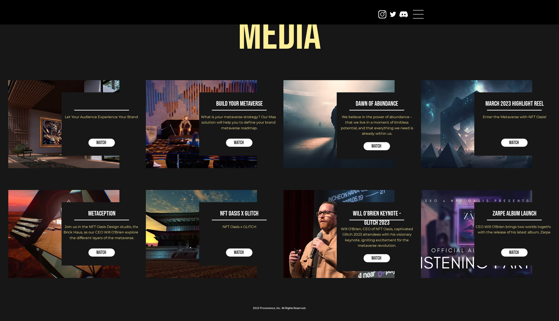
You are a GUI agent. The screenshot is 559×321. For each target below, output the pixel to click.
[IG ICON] (382, 14)
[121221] (403, 14)
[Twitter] (393, 14)
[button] (418, 14)
